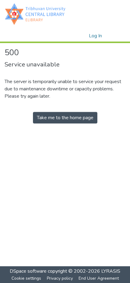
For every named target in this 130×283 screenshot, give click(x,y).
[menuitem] (83, 35)
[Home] (37, 13)
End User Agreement (99, 278)
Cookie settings (26, 278)
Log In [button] (95, 35)
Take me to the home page (65, 117)
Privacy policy (60, 278)
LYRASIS (110, 271)
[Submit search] (74, 35)
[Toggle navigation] (117, 36)
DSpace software (28, 271)
